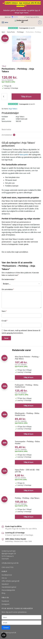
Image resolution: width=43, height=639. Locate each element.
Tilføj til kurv (26, 96)
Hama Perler (11, 32)
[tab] (21, 129)
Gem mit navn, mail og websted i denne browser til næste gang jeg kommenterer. (21, 331)
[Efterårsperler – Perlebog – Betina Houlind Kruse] (7, 421)
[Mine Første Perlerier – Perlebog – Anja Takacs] (7, 365)
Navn (4, 311)
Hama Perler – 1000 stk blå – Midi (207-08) (27, 471)
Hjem (3, 32)
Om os (4, 578)
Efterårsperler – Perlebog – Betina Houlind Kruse (27, 414)
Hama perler (23, 154)
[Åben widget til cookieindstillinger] (3, 635)
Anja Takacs (13, 109)
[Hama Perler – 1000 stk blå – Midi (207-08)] (7, 480)
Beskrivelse (6, 129)
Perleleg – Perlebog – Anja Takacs (27, 498)
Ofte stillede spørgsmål (10, 581)
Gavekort (5, 584)
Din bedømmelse (8, 279)
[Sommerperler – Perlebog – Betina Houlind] (7, 450)
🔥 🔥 (21, 4)
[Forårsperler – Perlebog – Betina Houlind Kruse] (7, 393)
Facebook (5, 601)
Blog (3, 593)
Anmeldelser (8, 135)
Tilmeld (6, 628)
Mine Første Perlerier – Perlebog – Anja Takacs (27, 358)
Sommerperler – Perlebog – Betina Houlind (27, 442)
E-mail (4, 321)
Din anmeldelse (8, 289)
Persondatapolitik (8, 590)
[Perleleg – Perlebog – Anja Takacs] (7, 507)
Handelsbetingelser (9, 587)
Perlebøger (20, 32)
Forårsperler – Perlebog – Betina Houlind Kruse (26, 386)
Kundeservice (7, 575)
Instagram (5, 604)
